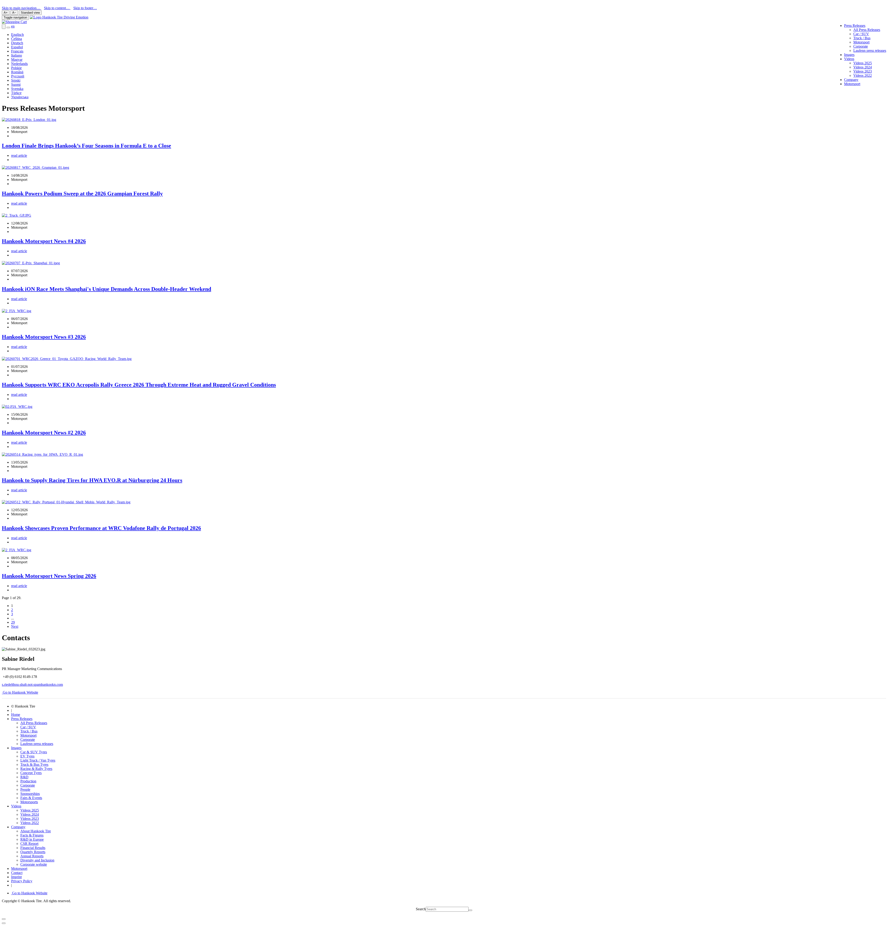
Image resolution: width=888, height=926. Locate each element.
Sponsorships (30, 794)
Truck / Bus (861, 38)
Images (849, 55)
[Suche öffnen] (4, 26)
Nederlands (19, 64)
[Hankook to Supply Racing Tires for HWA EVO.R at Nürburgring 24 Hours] (42, 454)
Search (421, 909)
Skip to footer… (85, 8)
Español (17, 47)
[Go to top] (4, 923)
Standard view (30, 12)
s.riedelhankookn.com (32, 684)
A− (14, 12)
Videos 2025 (862, 63)
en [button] (13, 26)
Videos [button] (849, 59)
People (25, 789)
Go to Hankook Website (20, 692)
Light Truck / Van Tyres (37, 760)
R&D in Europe (32, 839)
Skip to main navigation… (21, 8)
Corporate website (33, 864)
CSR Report (29, 844)
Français (17, 51)
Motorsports (29, 802)
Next (14, 626)
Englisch (17, 35)
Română (17, 72)
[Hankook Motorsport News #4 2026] (16, 215)
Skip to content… (57, 8)
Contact (16, 873)
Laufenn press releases (869, 50)
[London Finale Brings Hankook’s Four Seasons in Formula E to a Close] (29, 120)
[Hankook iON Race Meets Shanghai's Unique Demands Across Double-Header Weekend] (31, 263)
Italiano (16, 55)
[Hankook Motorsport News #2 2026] (17, 407)
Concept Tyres (31, 773)
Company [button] (18, 827)
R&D (24, 777)
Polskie (16, 68)
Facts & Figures (31, 835)
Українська (19, 97)
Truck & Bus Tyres (34, 764)
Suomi (16, 84)
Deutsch (17, 43)
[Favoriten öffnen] (8, 27)
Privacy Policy (21, 881)
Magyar (16, 60)
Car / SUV (861, 34)
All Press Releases (866, 30)
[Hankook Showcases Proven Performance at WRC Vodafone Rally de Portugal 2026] (66, 502)
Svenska (17, 89)
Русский (17, 76)
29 (13, 622)
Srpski (15, 80)
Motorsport (861, 42)
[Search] (470, 910)
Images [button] (16, 748)
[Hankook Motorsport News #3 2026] (16, 311)
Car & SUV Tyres (33, 752)
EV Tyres (27, 756)
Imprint (16, 877)
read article (19, 155)
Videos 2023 (862, 71)
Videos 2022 (862, 75)
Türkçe (16, 93)
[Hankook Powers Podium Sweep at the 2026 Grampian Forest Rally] (35, 167)
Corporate (860, 46)
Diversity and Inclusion (37, 860)
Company (851, 80)
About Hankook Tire (35, 831)
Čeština (16, 39)
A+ (6, 12)
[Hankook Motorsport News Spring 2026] (16, 550)
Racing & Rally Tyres (36, 769)
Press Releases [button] (854, 26)
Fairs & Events (31, 798)
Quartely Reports (32, 852)
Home (15, 715)
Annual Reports (31, 856)
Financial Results (32, 848)
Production (28, 781)
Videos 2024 (862, 67)
